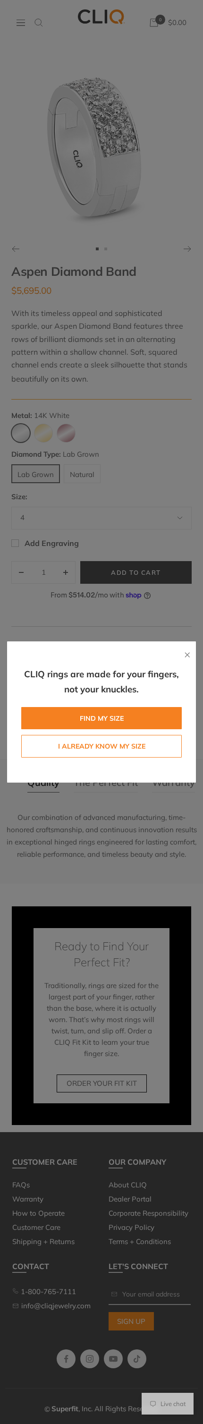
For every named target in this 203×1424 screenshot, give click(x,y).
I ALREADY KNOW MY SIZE (101, 746)
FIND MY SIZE (102, 718)
